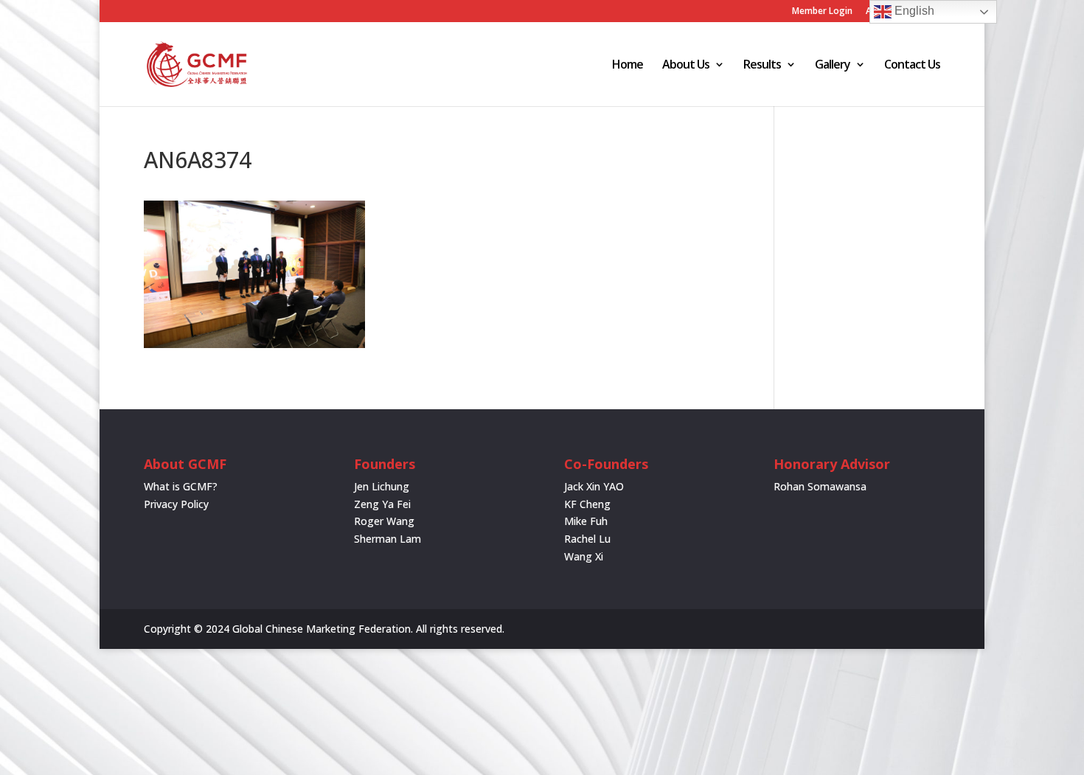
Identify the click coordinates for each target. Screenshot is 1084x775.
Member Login (822, 12)
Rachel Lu (587, 539)
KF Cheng (587, 504)
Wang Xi (583, 556)
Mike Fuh (586, 521)
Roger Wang (384, 521)
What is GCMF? (181, 486)
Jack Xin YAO (594, 486)
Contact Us (912, 65)
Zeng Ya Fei (382, 504)
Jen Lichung (381, 486)
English (913, 10)
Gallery (832, 65)
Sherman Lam (387, 539)
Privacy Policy (176, 504)
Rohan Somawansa (820, 486)
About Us (685, 65)
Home (627, 65)
